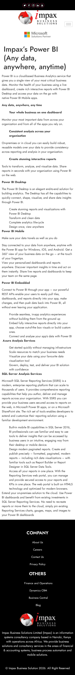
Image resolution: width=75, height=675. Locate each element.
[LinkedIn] (37, 5)
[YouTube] (42, 5)
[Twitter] (24, 5)
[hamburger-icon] (68, 24)
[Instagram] (33, 5)
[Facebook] (29, 5)
